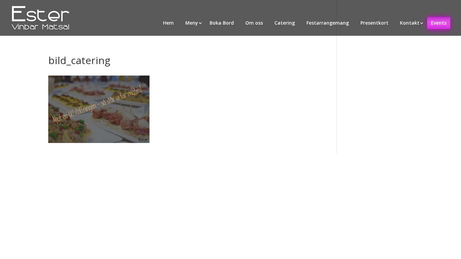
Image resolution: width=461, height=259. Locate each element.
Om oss (254, 23)
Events (438, 23)
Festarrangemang (327, 23)
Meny (191, 23)
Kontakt (409, 23)
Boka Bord (222, 23)
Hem (168, 23)
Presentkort (374, 23)
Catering (284, 23)
